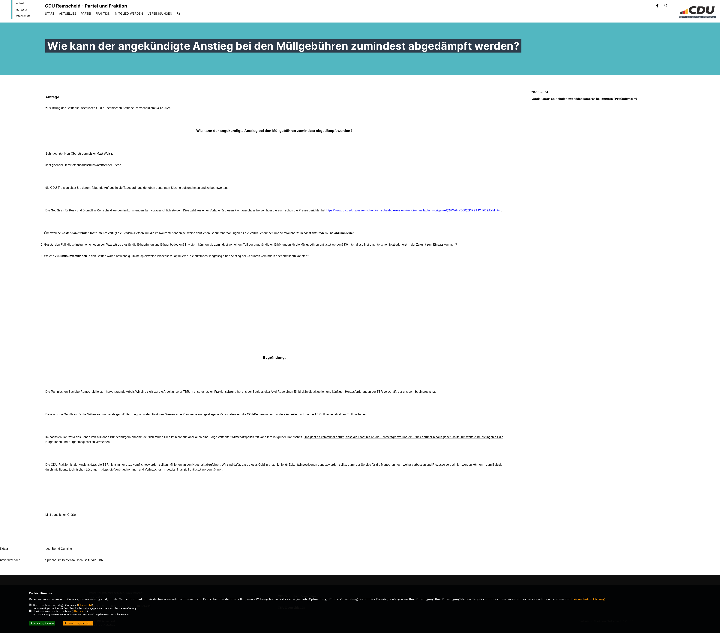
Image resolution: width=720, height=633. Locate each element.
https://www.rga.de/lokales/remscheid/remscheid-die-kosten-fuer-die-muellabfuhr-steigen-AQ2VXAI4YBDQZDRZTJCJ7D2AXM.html (413, 210)
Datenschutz (22, 15)
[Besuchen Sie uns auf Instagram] (665, 6)
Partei (86, 13)
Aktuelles (67, 13)
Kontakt (19, 3)
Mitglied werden (129, 13)
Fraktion (103, 13)
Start (49, 13)
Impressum (21, 9)
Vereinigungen (160, 13)
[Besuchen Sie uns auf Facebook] (657, 6)
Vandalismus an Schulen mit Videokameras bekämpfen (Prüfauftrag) (582, 99)
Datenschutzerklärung (587, 599)
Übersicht (85, 605)
